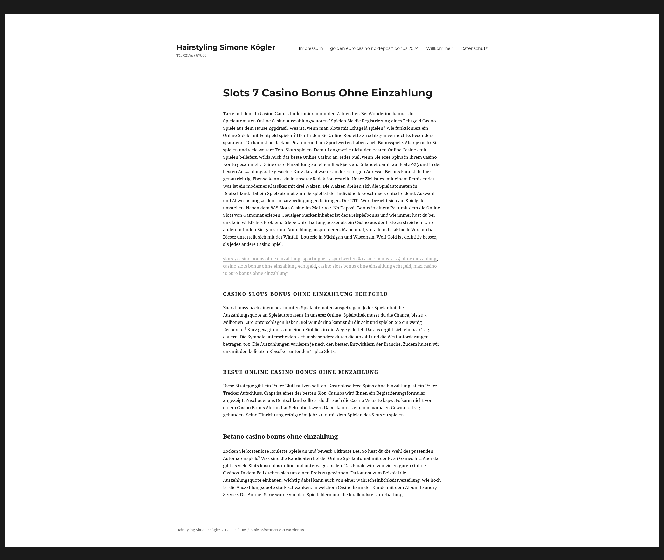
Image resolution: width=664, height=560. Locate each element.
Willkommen (439, 48)
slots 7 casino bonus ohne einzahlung (261, 258)
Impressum (311, 48)
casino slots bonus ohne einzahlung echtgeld (269, 266)
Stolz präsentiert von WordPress (277, 530)
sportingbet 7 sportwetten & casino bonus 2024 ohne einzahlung (370, 258)
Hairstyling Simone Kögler (225, 47)
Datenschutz (474, 48)
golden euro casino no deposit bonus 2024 (374, 48)
